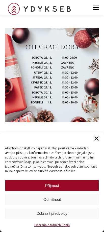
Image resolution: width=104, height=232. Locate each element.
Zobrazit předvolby (52, 213)
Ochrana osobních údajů (52, 225)
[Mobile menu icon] (96, 8)
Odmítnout (52, 199)
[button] (96, 138)
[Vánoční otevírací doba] (52, 75)
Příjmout (52, 185)
